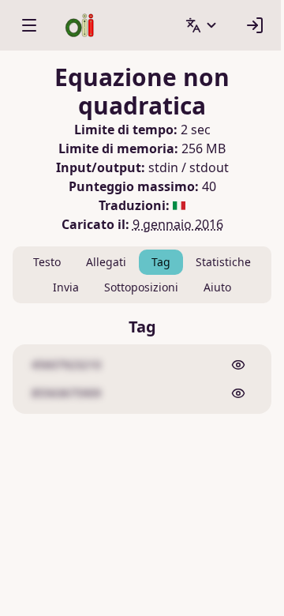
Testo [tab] (47, 261)
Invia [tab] (66, 287)
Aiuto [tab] (217, 287)
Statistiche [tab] (223, 261)
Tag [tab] (160, 261)
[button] (202, 25)
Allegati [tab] (106, 261)
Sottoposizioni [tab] (141, 287)
